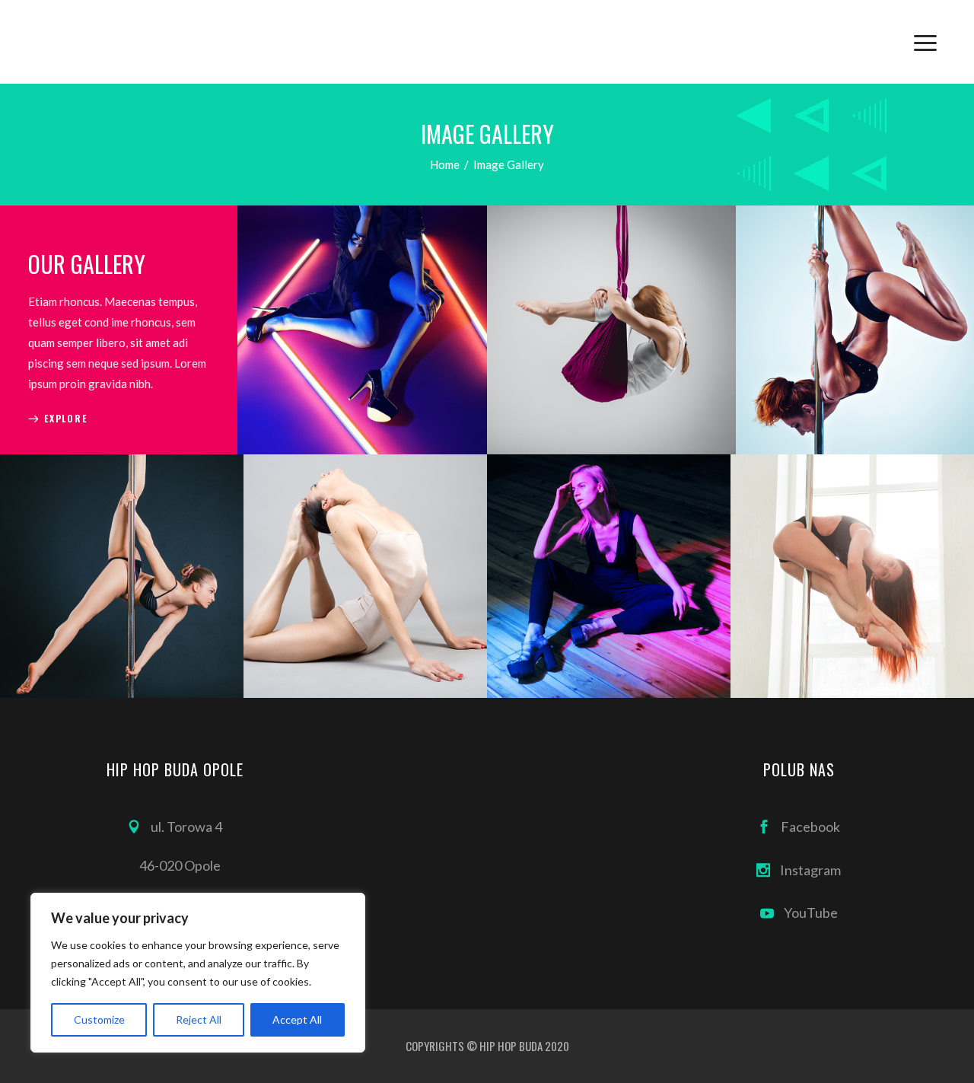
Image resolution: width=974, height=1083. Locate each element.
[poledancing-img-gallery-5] (852, 576)
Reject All (198, 1019)
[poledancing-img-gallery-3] (365, 576)
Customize (99, 1019)
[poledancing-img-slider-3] (611, 329)
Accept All (297, 1019)
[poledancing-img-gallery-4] (608, 576)
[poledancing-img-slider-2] (361, 329)
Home (445, 164)
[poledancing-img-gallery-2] (122, 576)
